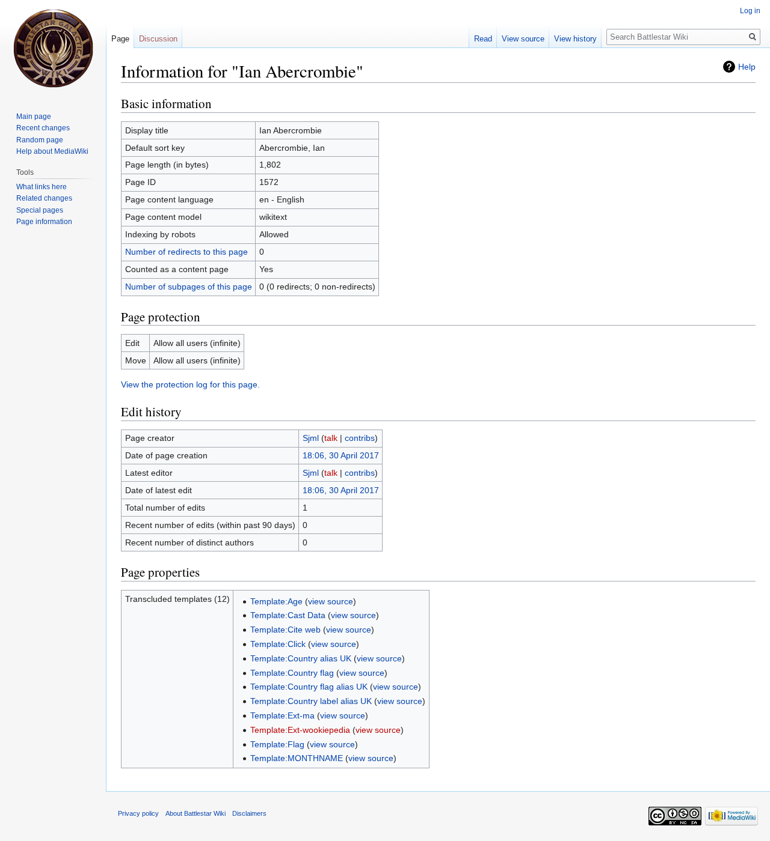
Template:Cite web (285, 629)
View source (523, 38)
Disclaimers (249, 813)
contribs (360, 438)
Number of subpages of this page (188, 286)
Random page (39, 140)
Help (747, 66)
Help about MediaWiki (52, 151)
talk (330, 438)
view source (330, 601)
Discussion (158, 38)
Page (120, 38)
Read (483, 38)
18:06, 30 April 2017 (341, 455)
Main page (33, 116)
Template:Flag (277, 744)
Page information (44, 221)
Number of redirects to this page (186, 252)
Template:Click (278, 644)
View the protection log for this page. (190, 384)
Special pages (39, 210)
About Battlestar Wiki (195, 813)
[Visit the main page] (53, 48)
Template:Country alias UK (300, 658)
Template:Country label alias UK (311, 701)
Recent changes (43, 128)
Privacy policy (138, 813)
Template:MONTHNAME (296, 758)
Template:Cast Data (287, 615)
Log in (750, 11)
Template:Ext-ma (282, 715)
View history (575, 38)
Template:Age (276, 601)
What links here (41, 187)
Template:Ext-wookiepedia (300, 730)
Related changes (44, 198)
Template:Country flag (292, 673)
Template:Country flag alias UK (309, 686)
